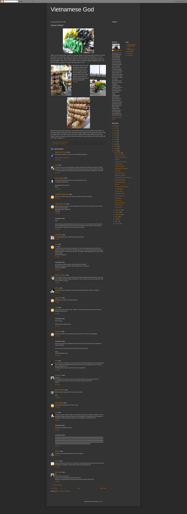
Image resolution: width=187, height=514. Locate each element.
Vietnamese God (72, 9)
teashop (75, 81)
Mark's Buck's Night (120, 180)
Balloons (117, 159)
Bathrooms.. (61, 157)
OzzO (56, 360)
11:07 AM (57, 173)
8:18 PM (57, 313)
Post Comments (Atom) (64, 491)
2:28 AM (57, 420)
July (116, 219)
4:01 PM (57, 239)
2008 (115, 144)
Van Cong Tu (58, 375)
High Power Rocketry (61, 152)
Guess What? (118, 207)
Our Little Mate (119, 191)
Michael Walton (59, 403)
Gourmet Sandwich (120, 182)
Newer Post (54, 488)
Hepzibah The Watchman (62, 194)
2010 (115, 139)
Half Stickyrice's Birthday (121, 168)
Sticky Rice (130, 53)
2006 (115, 148)
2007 (115, 146)
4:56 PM (57, 292)
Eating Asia (130, 51)
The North (62, 143)
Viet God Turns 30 (119, 155)
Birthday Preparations (120, 157)
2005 (115, 151)
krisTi (56, 165)
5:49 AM (57, 446)
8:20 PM (57, 467)
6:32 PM (57, 302)
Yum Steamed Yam (120, 173)
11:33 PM (57, 384)
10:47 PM (57, 355)
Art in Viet (117, 170)
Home (78, 488)
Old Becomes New (120, 193)
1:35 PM (57, 213)
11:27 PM (57, 370)
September (118, 214)
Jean (56, 412)
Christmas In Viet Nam (121, 161)
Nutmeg (57, 461)
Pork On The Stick (119, 202)
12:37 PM (57, 189)
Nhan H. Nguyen (59, 178)
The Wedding (118, 164)
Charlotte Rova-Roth (60, 204)
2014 (115, 130)
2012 (115, 135)
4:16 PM (57, 270)
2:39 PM (57, 229)
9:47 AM (57, 455)
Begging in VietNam (120, 175)
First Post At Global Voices (122, 186)
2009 (115, 141)
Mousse (57, 288)
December (118, 153)
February (117, 223)
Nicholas (57, 451)
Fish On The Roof (119, 196)
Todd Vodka (58, 331)
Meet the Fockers (119, 166)
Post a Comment (57, 485)
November (118, 210)
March (117, 221)
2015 (115, 128)
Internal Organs (119, 189)
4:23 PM (57, 283)
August (117, 217)
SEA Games (118, 198)
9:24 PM (57, 326)
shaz (56, 244)
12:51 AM (57, 407)
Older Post (103, 488)
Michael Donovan (60, 390)
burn (97, 57)
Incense (117, 184)
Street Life (57, 143)
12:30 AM (57, 397)
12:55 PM (57, 198)
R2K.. (56, 157)
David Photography (130, 48)
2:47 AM (57, 430)
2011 (115, 137)
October (117, 212)
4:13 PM (57, 257)
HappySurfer (58, 234)
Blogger (101, 501)
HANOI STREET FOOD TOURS (131, 45)
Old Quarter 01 (119, 205)
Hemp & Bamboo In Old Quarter (123, 177)
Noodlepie (130, 55)
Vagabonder (58, 297)
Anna (56, 307)
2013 (115, 132)
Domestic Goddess (60, 275)
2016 (115, 126)
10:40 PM (57, 336)
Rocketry (66, 157)
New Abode (118, 200)
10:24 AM (57, 160)
